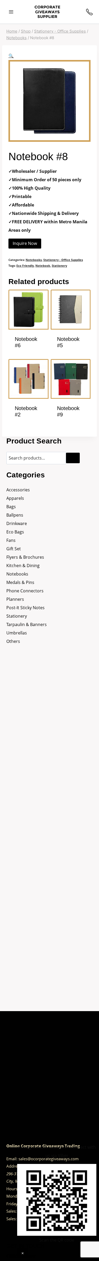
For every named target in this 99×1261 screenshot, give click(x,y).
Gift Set (13, 549)
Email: (11, 1158)
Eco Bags (15, 532)
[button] (11, 56)
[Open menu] (11, 12)
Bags (11, 507)
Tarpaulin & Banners (26, 624)
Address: (14, 1166)
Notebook (42, 266)
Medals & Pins (20, 582)
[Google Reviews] (17, 1257)
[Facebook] (8, 1257)
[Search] (73, 458)
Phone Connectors (25, 591)
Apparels (15, 498)
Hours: (12, 1188)
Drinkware (16, 523)
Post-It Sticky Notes (25, 608)
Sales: (11, 1211)
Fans (11, 540)
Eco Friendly (25, 266)
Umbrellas (16, 633)
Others (13, 641)
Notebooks (34, 260)
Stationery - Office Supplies (63, 260)
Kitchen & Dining (23, 565)
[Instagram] (13, 1257)
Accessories (18, 490)
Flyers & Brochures (25, 557)
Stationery (59, 266)
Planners (15, 599)
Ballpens (14, 515)
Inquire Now (25, 243)
